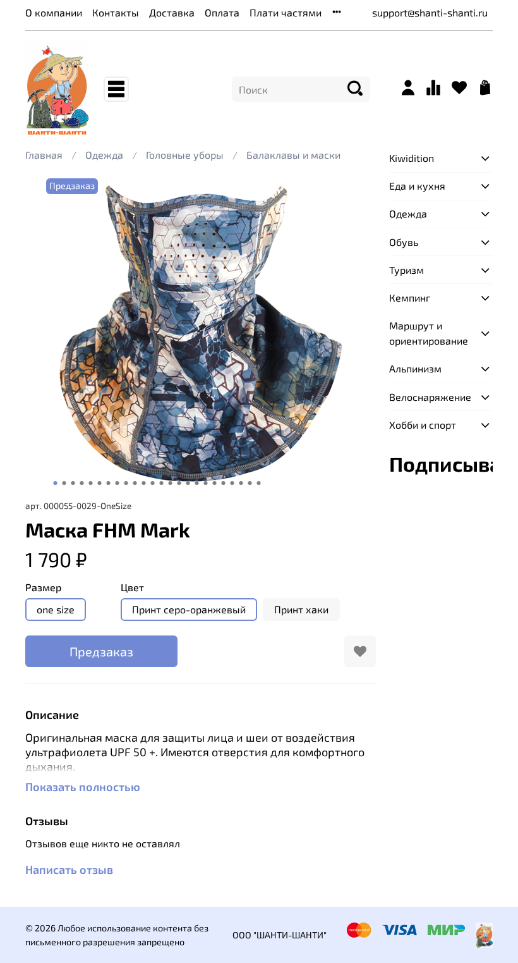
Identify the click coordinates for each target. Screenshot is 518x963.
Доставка (172, 12)
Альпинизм (415, 368)
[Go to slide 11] (143, 483)
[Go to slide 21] (232, 483)
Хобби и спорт (422, 425)
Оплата (222, 12)
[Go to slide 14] (170, 483)
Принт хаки (301, 609)
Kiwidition (411, 158)
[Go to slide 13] (161, 483)
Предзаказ (101, 651)
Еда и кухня (417, 186)
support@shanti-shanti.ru (430, 12)
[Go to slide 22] (241, 483)
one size (56, 609)
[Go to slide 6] (99, 483)
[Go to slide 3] (73, 483)
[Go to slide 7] (108, 483)
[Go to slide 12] (152, 483)
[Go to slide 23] (249, 483)
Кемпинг (409, 297)
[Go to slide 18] (205, 483)
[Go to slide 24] (258, 483)
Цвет (132, 587)
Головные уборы (185, 155)
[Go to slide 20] (223, 483)
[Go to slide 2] (64, 483)
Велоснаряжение (430, 397)
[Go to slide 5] (90, 483)
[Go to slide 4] (81, 483)
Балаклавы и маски (293, 155)
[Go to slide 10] (134, 483)
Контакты (115, 12)
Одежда (104, 155)
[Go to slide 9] (126, 483)
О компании (53, 12)
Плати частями (286, 12)
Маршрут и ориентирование (428, 333)
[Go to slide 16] (188, 483)
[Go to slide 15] (179, 483)
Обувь (403, 242)
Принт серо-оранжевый (189, 609)
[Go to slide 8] (117, 483)
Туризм (406, 270)
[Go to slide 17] (196, 483)
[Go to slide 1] (55, 483)
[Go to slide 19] (214, 483)
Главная (44, 155)
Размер (43, 587)
